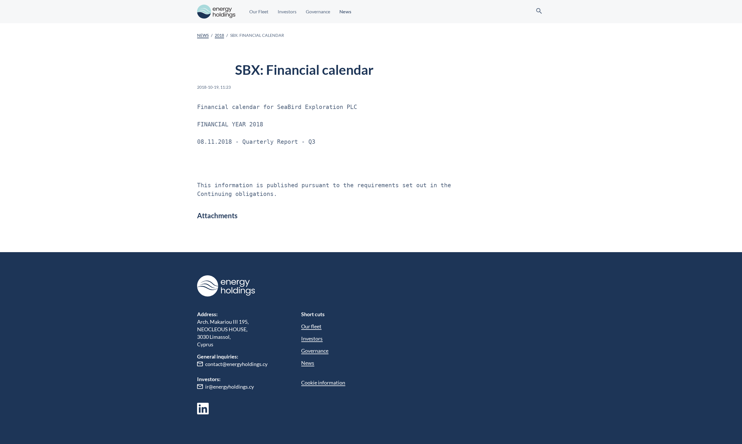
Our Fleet (258, 11)
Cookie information (323, 382)
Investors (287, 11)
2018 (219, 35)
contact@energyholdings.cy (236, 364)
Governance (318, 11)
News (345, 11)
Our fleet (311, 326)
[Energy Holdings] (216, 12)
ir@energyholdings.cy (229, 386)
